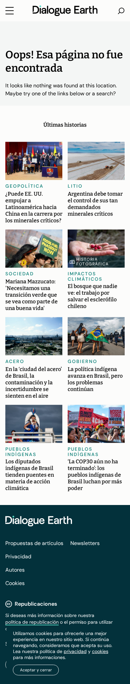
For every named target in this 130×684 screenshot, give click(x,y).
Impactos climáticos (85, 276)
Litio (75, 186)
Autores (15, 569)
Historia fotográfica (92, 262)
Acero (14, 361)
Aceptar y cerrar (36, 670)
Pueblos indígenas (20, 451)
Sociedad (19, 274)
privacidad (75, 651)
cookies (100, 651)
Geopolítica (24, 186)
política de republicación (32, 622)
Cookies (15, 583)
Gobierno (82, 361)
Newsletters (85, 543)
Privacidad (18, 556)
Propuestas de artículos (34, 543)
